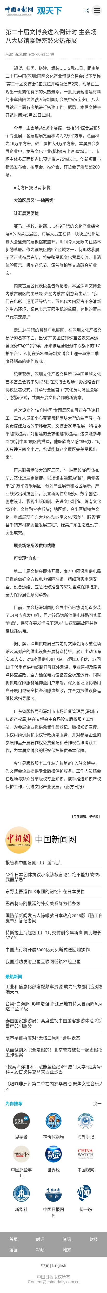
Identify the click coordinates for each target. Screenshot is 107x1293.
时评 (40, 1239)
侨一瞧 (85, 1209)
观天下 (49, 10)
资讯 (67, 1239)
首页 (13, 1239)
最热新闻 (13, 976)
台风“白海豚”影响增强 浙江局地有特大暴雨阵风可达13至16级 (54, 1006)
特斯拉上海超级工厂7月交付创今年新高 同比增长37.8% (53, 935)
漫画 (13, 1250)
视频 (40, 1250)
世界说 (53, 1169)
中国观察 (85, 1169)
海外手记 (85, 1136)
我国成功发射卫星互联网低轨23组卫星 (43, 961)
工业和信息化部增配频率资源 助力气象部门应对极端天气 (54, 989)
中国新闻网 (55, 839)
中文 (45, 1265)
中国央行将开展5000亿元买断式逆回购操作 (47, 949)
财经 (94, 1239)
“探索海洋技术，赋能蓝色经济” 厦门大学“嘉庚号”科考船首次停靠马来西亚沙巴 (54, 1069)
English (59, 1265)
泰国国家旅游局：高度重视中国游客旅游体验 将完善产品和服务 (54, 1023)
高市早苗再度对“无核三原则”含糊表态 (42, 1038)
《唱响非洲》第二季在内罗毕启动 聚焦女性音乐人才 (54, 1086)
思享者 (21, 1136)
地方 (67, 1250)
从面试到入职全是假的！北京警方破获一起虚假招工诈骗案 (54, 1053)
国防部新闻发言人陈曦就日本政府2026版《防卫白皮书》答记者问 (54, 918)
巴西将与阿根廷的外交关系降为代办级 (43, 903)
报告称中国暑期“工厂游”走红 (34, 862)
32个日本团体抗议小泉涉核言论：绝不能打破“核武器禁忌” (53, 877)
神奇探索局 (53, 1136)
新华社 (21, 1209)
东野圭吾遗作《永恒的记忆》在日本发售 (45, 891)
